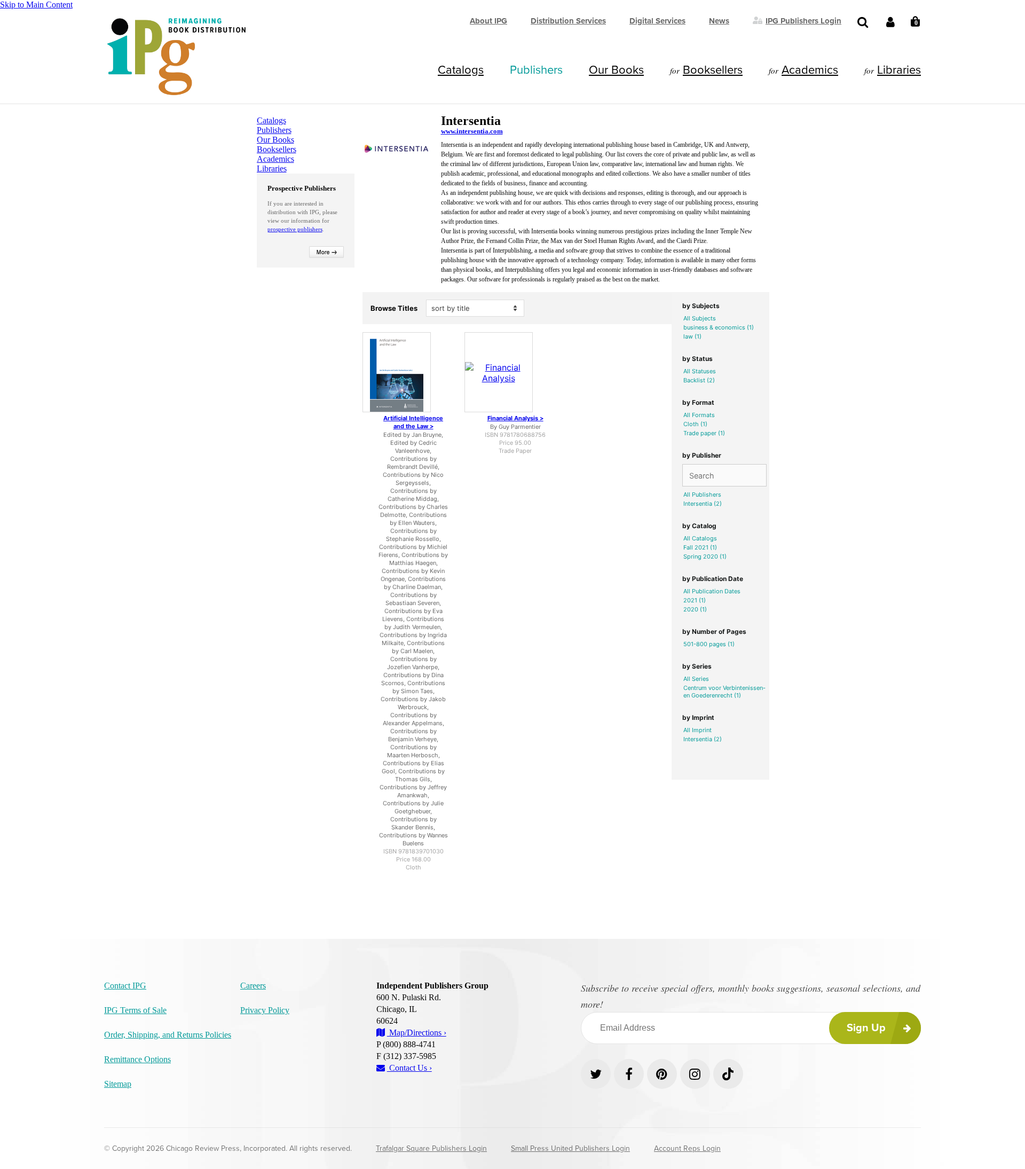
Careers (253, 985)
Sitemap (117, 1083)
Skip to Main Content (36, 4)
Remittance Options (137, 1059)
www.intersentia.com (472, 131)
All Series (696, 678)
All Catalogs (700, 538)
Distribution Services (568, 21)
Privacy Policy (264, 1010)
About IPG (488, 21)
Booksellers (713, 70)
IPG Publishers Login (803, 20)
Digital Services (657, 21)
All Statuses (699, 371)
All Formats (699, 415)
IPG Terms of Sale (135, 1010)
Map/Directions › (416, 1032)
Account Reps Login (687, 1148)
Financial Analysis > (515, 418)
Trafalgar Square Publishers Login (431, 1148)
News (719, 21)
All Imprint (697, 730)
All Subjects (699, 318)
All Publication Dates (711, 591)
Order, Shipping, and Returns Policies (167, 1034)
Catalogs (461, 70)
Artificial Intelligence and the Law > (413, 422)
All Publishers (702, 494)
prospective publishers (294, 229)
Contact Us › (409, 1067)
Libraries (899, 70)
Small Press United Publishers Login (570, 1148)
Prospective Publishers (301, 188)
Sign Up (866, 1028)
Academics (810, 70)
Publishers (536, 70)
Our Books (616, 70)
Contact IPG (125, 985)
